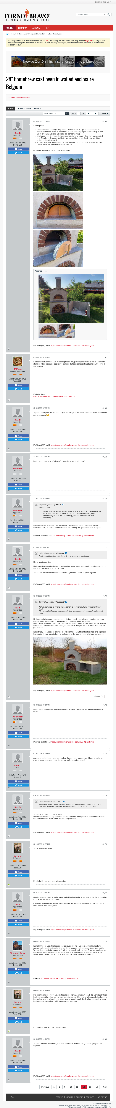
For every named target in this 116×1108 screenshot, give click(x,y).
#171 (105, 547)
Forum (13, 34)
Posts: (15, 145)
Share (19, 149)
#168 (105, 408)
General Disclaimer (85, 1097)
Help (47, 27)
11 (77, 1087)
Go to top (102, 1097)
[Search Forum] (108, 14)
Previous (45, 1087)
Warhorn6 (18, 468)
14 (97, 1087)
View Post (63, 504)
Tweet (19, 152)
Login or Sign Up (102, 2)
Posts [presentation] (10, 108)
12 (84, 1087)
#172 (105, 596)
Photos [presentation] (37, 108)
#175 (105, 796)
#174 (105, 754)
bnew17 (18, 765)
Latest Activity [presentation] (24, 108)
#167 (105, 357)
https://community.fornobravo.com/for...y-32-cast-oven (72, 536)
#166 (105, 121)
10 (71, 1087)
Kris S (17, 133)
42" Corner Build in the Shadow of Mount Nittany (59, 979)
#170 (105, 499)
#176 (105, 844)
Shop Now (22, 27)
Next (105, 1087)
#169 (105, 457)
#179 (105, 991)
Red (13, 1097)
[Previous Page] (88, 113)
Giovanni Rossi (18, 953)
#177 (105, 893)
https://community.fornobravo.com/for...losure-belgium (72, 346)
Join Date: (13, 143)
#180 (105, 1039)
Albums (36, 27)
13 (90, 1087)
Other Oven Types (55, 34)
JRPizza (18, 369)
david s (17, 856)
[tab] (10, 108)
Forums (9, 27)
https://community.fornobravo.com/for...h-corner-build (54, 396)
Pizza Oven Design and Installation (32, 34)
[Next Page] (95, 113)
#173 (105, 705)
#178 (105, 942)
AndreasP (18, 510)
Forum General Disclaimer (19, 98)
